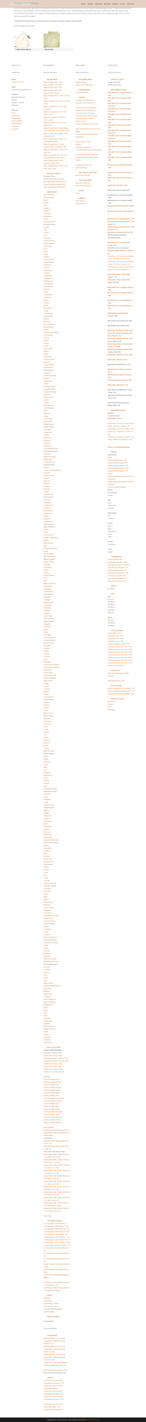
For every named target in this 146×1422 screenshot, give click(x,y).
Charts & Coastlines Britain (117, 487)
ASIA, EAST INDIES (85, 180)
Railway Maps (48, 1135)
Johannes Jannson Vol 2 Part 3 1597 (120, 657)
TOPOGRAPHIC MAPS (54, 1221)
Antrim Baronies (49, 195)
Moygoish (47, 991)
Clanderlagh (48, 294)
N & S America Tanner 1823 (117, 576)
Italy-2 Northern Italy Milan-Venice (87, 134)
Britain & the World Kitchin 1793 (118, 468)
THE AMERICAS (116, 557)
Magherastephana (50, 457)
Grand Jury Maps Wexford (52, 1120)
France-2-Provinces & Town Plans (87, 124)
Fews (45, 230)
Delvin (46, 975)
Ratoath (46, 780)
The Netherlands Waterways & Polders (89, 150)
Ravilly (46, 254)
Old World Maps (17, 123)
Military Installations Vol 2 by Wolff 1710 (121, 691)
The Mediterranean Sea (84, 165)
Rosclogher (47, 635)
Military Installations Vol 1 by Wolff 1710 (121, 688)
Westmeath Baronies (51, 961)
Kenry (45, 659)
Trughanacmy (48, 521)
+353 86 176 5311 (18, 82)
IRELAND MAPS (52, 79)
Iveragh (46, 516)
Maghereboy (48, 459)
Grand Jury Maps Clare (51, 1085)
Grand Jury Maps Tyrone (52, 1114)
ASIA (112, 594)
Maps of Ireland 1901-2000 (53, 90)
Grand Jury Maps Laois (51, 1095)
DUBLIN (49, 1295)
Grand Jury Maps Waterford (53, 1117)
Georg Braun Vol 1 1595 (116, 636)
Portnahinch (48, 605)
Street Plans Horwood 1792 (53, 1404)
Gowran (46, 573)
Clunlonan (47, 969)
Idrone (46, 251)
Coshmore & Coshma (51, 942)
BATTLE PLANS (116, 686)
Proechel (111, 676)
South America (81, 204)
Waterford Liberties (50, 959)
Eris (45, 735)
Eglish (46, 824)
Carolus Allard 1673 (114, 633)
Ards (45, 411)
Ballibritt (46, 810)
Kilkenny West (48, 983)
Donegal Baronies (49, 386)
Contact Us (15, 129)
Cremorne (47, 794)
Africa (78, 193)
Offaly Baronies (49, 805)
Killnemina (47, 905)
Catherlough (48, 246)
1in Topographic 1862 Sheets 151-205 (56, 1232)
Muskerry (47, 362)
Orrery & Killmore (49, 365)
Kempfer (111, 599)
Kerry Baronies (48, 494)
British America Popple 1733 (117, 570)
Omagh (46, 932)
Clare (45, 284)
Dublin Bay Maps (49, 1312)
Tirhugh (46, 402)
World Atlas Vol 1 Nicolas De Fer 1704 (121, 219)
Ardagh (46, 683)
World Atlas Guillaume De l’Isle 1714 (120, 232)
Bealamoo (47, 851)
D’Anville (110, 620)
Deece (46, 756)
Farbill (46, 978)
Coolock (46, 435)
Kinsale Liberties (49, 359)
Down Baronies (49, 405)
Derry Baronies (49, 367)
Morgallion (47, 772)
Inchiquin (47, 303)
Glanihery (47, 951)
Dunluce (46, 208)
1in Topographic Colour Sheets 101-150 (57, 1240)
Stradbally (47, 610)
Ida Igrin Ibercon (49, 575)
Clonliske (47, 818)
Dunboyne (47, 762)
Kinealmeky (47, 357)
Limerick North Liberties (51, 664)
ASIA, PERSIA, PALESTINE (88, 172)
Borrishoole (47, 721)
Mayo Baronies (49, 713)
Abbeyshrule (48, 681)
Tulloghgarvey (48, 281)
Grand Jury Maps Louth (51, 1103)
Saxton (110, 473)
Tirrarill (46, 878)
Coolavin (46, 870)
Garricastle (47, 826)
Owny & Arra (48, 913)
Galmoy (46, 570)
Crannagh (47, 564)
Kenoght (46, 378)
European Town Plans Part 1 (85, 100)
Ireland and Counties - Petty (53, 1055)
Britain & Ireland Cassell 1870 (117, 463)
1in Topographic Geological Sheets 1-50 (57, 1245)
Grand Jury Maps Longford (53, 1101)
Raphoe (46, 400)
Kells (45, 581)
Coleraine (47, 373)
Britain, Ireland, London (83, 142)
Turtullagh (47, 996)
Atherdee (47, 702)
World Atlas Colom (114, 418)
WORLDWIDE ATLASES (118, 90)
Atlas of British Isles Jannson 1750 (55, 1370)
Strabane (47, 934)
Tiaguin (46, 492)
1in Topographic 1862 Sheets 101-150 (56, 1229)
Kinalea (46, 354)
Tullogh (46, 311)
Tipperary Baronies (50, 883)
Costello (46, 732)
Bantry (46, 1007)
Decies (46, 945)
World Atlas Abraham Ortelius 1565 (120, 330)
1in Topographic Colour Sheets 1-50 (56, 1234)
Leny (45, 875)
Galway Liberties (49, 475)
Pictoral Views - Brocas (51, 1306)
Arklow (46, 1032)
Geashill (46, 829)
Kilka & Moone (48, 543)
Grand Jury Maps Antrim (52, 1079)
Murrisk (46, 745)
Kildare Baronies (49, 524)
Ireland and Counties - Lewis (53, 1069)
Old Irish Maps (16, 118)
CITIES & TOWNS (117, 630)
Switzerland (80, 137)
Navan (46, 778)
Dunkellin (47, 473)
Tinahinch (47, 613)
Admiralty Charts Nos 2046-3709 (55, 182)
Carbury (46, 330)
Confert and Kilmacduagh (52, 470)
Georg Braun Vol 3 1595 (116, 641)
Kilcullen (46, 540)
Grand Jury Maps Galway (52, 1090)
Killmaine (47, 740)
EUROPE (82, 97)
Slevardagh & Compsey (51, 915)
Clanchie (46, 267)
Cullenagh (47, 600)
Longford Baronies (50, 675)
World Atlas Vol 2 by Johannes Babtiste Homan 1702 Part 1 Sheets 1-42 (121, 250)
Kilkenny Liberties (49, 583)
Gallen (46, 737)
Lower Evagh (48, 419)
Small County (48, 673)
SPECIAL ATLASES (117, 79)
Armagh (46, 227)
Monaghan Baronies (50, 789)
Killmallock (47, 662)
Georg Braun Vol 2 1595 (116, 638)
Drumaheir (47, 627)
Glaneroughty (48, 510)
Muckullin (47, 489)
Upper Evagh (48, 421)
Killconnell (47, 481)
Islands (46, 305)
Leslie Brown (16, 115)
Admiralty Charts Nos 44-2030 (54, 179)
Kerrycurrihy (48, 348)
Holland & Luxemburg (83, 147)
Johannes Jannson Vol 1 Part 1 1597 (120, 647)
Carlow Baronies (49, 241)
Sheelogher (47, 589)
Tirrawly (46, 748)
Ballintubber (48, 848)
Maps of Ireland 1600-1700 (53, 82)
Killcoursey (47, 832)
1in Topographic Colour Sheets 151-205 (57, 1242)
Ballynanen (47, 718)
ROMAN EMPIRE (84, 90)
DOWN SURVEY (52, 192)
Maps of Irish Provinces (51, 93)
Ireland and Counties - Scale (53, 1064)
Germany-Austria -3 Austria (85, 113)
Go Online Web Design (93, 1420)
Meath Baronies (49, 751)
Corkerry (46, 972)
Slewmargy (47, 608)
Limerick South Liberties (52, 667)
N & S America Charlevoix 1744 (118, 573)
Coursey (46, 338)
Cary (45, 205)
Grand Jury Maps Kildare (52, 1093)
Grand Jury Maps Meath (52, 1109)
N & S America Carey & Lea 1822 (118, 565)
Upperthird (47, 956)
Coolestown (48, 821)
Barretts (46, 319)
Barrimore (47, 321)
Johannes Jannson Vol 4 (116, 665)
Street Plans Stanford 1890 (53, 1409)
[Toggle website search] (137, 4)
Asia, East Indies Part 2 (83, 186)
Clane (45, 532)
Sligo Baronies (48, 862)
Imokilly (46, 346)
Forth (45, 249)
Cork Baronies (48, 313)
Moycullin (47, 743)
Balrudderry (48, 430)
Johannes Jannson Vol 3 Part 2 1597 (120, 663)
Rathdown (47, 443)
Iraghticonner (48, 513)
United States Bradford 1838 (117, 562)
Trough (46, 802)
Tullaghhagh (48, 276)
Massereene (48, 216)
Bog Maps (47, 1076)
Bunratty (46, 289)
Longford (47, 689)
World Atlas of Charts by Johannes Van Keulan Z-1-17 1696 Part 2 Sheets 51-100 (121, 431)
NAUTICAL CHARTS (53, 173)
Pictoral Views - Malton (51, 1303)
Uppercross (47, 446)
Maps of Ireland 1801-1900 (53, 87)
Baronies (50, 284)
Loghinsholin (48, 381)
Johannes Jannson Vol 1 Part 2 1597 (120, 649)
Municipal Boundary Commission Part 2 (57, 1133)
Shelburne (47, 1024)
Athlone (46, 845)
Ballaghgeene (48, 1005)
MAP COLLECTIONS (53, 1047)
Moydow (46, 691)
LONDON (50, 1378)
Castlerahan (48, 265)
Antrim (46, 200)
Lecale (46, 416)
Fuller (109, 707)
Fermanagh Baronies (51, 448)
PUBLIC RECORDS (53, 1316)
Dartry (46, 797)
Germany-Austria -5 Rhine (84, 118)
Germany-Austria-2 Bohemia (85, 110)
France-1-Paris (81, 121)
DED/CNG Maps (49, 1127)
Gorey (46, 1015)
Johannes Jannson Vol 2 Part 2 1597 (120, 655)
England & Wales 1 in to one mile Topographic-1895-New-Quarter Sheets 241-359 (54, 1357)
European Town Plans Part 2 (85, 103)
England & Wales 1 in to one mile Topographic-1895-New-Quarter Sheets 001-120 (54, 1340)
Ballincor (46, 1034)
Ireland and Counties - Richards (54, 1072)
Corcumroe (47, 297)
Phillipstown (48, 835)
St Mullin (46, 257)
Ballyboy (46, 813)
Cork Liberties (48, 335)
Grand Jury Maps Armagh (52, 1082)
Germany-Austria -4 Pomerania (86, 116)
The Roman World (82, 92)
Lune (45, 770)
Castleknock (48, 432)
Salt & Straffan (49, 554)
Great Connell (48, 535)
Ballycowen (47, 816)
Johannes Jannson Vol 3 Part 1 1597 (120, 660)
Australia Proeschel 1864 (116, 681)
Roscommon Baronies (51, 840)
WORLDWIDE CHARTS (118, 410)
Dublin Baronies (49, 424)
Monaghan (47, 799)
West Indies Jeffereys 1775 (117, 581)
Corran (46, 872)
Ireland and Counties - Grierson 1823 (56, 1061)
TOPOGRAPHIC (52, 1335)
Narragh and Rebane (51, 548)
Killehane (47, 483)
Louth (45, 710)
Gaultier (46, 948)
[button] (57, 79)
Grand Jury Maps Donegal (52, 1087)
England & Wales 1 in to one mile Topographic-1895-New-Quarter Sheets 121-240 (54, 1349)
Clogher (46, 926)
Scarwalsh (47, 1018)
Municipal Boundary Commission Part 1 (57, 1130)
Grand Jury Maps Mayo (51, 1106)
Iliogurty (46, 899)
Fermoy (46, 343)
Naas (45, 546)
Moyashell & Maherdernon (52, 986)
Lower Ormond (49, 907)
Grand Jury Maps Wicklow (52, 1122)
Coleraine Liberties (50, 375)
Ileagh (46, 897)
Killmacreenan (48, 397)
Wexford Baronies (50, 999)
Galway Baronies (49, 462)
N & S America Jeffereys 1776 (118, 567)
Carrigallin (47, 624)
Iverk (45, 578)
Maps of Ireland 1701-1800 (53, 85)
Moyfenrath (48, 775)
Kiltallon (46, 351)
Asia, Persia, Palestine (83, 175)
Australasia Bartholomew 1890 (118, 673)
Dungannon (47, 929)
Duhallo (46, 340)
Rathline (46, 694)
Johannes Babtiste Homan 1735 (118, 644)
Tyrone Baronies (49, 921)
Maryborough (48, 602)
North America (81, 201)
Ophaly (46, 551)
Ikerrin (46, 894)
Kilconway (47, 214)
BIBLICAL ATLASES (117, 699)
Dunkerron (47, 508)
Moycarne (47, 856)
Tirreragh (47, 880)
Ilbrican (46, 300)
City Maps (47, 1298)
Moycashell (47, 988)
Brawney (47, 967)
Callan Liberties (49, 562)
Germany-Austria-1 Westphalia (86, 108)
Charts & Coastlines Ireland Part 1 (55, 184)
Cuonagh (47, 656)
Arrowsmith (112, 701)
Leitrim (46, 629)
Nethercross (48, 438)
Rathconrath (48, 994)
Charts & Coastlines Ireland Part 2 (55, 187)
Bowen (110, 457)
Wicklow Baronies (49, 1026)
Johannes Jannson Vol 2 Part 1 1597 (120, 652)
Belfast (46, 203)
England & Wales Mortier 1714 (118, 465)
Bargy (46, 1010)
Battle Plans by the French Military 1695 (121, 694)
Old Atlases (15, 126)
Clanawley (47, 454)
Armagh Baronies (49, 222)
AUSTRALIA (115, 670)
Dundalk (46, 705)
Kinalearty (47, 413)
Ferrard (46, 708)
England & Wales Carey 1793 (117, 460)
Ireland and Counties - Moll (52, 1066)
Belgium (78, 144)
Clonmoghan (48, 270)
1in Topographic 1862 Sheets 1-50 (55, 1223)
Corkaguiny (47, 502)
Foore (45, 764)
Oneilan (46, 232)
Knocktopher (48, 586)
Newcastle (47, 440)
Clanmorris (47, 500)
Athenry (46, 467)
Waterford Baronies (50, 937)
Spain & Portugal (81, 168)
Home (14, 113)
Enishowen (47, 394)
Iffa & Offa (47, 891)
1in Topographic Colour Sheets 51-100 (56, 1237)
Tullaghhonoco (49, 278)
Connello (46, 648)
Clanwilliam (47, 646)
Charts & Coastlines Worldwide (119, 447)
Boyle (45, 853)
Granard (46, 686)
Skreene (46, 783)
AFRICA (81, 190)
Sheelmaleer (48, 1021)
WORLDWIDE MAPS (85, 79)
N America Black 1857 (115, 559)
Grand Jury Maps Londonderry (54, 1098)
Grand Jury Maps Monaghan (53, 1112)
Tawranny (47, 238)
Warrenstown (48, 837)
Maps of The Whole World (84, 85)
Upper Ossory (48, 616)
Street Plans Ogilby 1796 (52, 1407)
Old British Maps (17, 121)
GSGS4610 (47, 1146)
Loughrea (47, 486)
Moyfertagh (48, 308)
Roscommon (48, 859)
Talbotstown (48, 1042)
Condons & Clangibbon (51, 332)
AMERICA (82, 198)
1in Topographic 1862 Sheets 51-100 (56, 1226)
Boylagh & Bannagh (50, 392)
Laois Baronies (48, 591)
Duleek (46, 759)
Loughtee (47, 273)
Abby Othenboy (49, 643)
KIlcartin (46, 478)
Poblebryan (47, 670)
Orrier (45, 235)
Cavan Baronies (49, 259)
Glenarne (47, 211)
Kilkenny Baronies (49, 556)
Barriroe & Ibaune (49, 324)
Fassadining (48, 567)
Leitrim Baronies (49, 619)
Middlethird (47, 910)
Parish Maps (48, 1301)
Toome (46, 219)
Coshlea (46, 651)
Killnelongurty (48, 902)
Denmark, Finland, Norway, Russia (87, 155)
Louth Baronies (49, 697)
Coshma (46, 654)
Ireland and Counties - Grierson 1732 (56, 1058)
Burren (46, 292)
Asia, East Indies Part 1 (83, 183)
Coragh (46, 729)
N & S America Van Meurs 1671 (118, 578)
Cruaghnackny (48, 505)
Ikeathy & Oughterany (51, 537)
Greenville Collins (114, 416)
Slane (45, 786)
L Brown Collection (20, 4)
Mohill (46, 632)
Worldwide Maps (81, 82)
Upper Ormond (49, 918)
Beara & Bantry (49, 327)
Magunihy (47, 519)
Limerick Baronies (50, 637)
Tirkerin (46, 384)
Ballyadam (47, 597)
